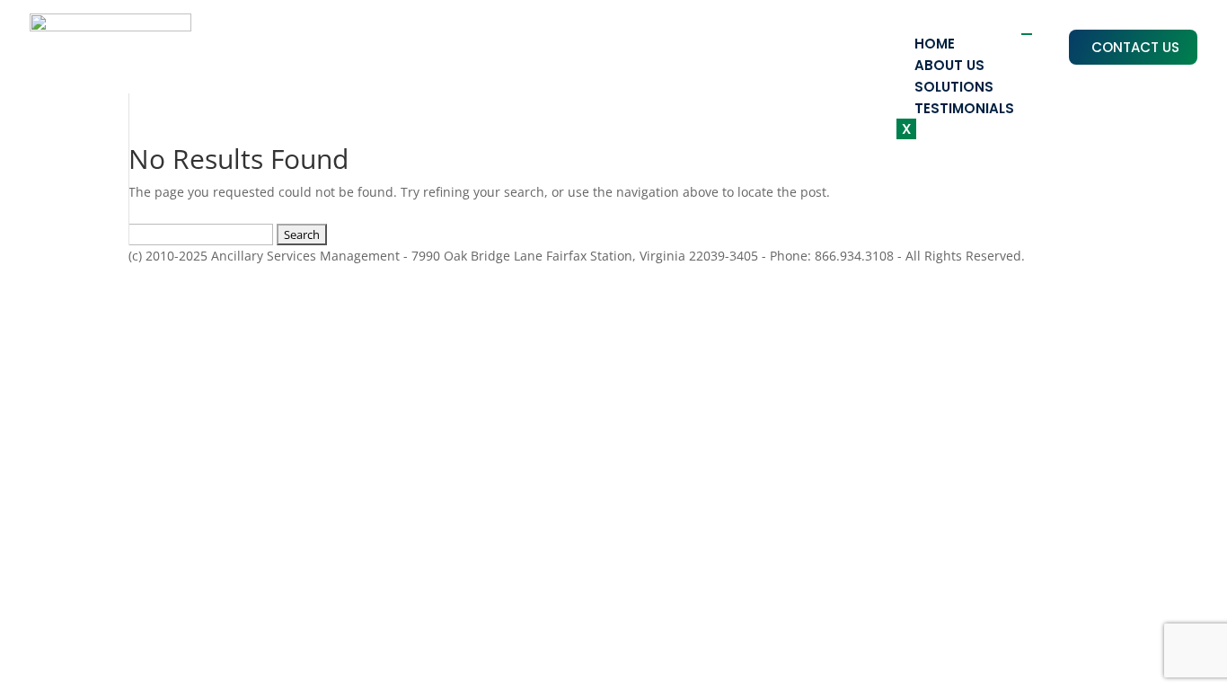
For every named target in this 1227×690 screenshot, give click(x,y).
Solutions (953, 86)
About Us (949, 65)
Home (934, 43)
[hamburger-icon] (1026, 34)
